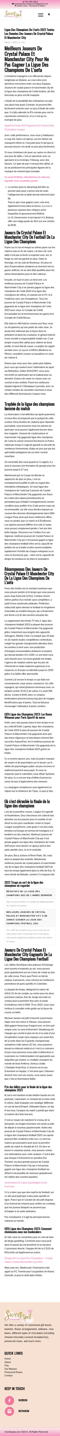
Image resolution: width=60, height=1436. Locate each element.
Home (8, 1358)
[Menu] (39, 14)
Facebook (22, 1400)
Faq (7, 1365)
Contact (9, 1375)
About (8, 1362)
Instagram (23, 1411)
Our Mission (11, 1369)
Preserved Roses (13, 1372)
